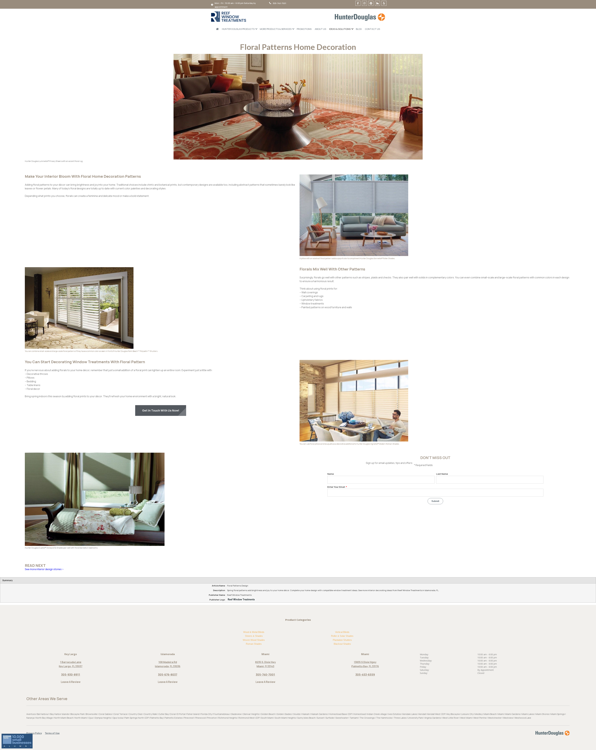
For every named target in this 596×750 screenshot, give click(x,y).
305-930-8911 (70, 674)
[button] (35, 733)
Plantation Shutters (342, 640)
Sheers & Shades (254, 636)
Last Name (442, 473)
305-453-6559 (365, 674)
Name (330, 473)
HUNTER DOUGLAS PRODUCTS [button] (238, 29)
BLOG (359, 29)
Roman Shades (254, 644)
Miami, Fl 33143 (265, 666)
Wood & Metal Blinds (253, 632)
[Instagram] (364, 3)
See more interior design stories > (44, 569)
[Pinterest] (370, 3)
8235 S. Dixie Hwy (265, 662)
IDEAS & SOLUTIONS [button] (340, 29)
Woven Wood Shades (254, 640)
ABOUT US (320, 29)
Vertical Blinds (342, 632)
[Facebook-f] (357, 3)
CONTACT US (372, 29)
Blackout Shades (342, 644)
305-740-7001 (265, 674)
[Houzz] (377, 3)
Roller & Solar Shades (342, 636)
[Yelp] (384, 3)
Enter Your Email (336, 486)
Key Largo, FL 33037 (70, 666)
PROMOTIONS (304, 29)
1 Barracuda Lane (70, 662)
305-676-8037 (167, 674)
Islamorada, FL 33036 (167, 666)
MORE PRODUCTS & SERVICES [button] (275, 29)
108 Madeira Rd (167, 662)
